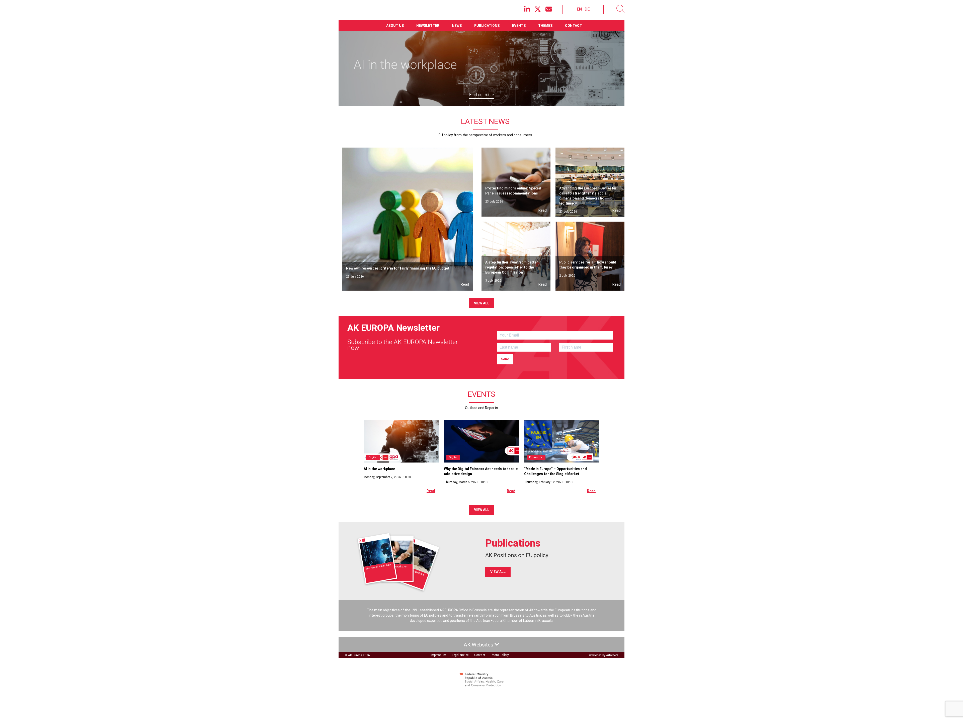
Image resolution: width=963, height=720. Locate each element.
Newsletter (427, 26)
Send (505, 359)
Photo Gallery (500, 655)
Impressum (438, 655)
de (587, 9)
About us (395, 26)
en (579, 9)
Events (519, 26)
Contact (573, 26)
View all (481, 303)
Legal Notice (460, 655)
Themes (545, 26)
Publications (487, 26)
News (457, 26)
